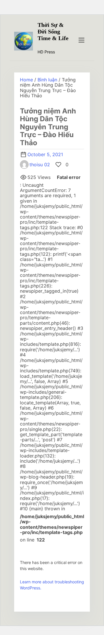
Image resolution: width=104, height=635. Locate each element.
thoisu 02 (39, 164)
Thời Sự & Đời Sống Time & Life (53, 31)
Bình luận (47, 80)
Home (26, 80)
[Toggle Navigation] (81, 39)
